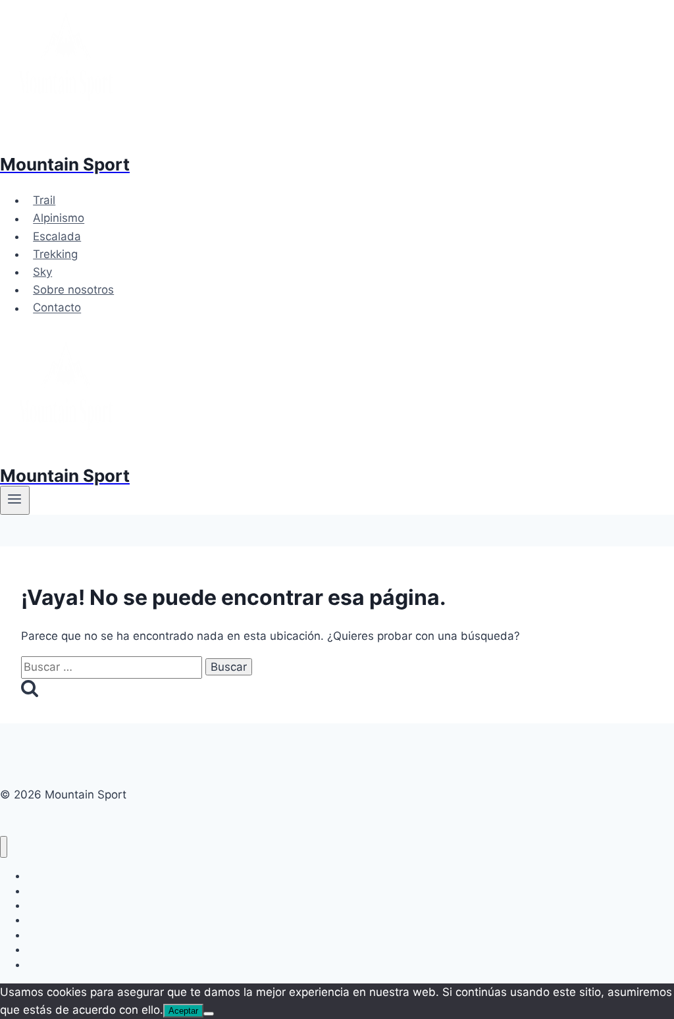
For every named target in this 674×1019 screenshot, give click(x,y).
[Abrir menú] (15, 500)
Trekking (55, 254)
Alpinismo (58, 218)
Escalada (57, 236)
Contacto (57, 308)
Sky (42, 271)
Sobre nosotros (73, 289)
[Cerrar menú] (3, 847)
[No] (208, 1014)
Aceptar (183, 1011)
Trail (44, 200)
